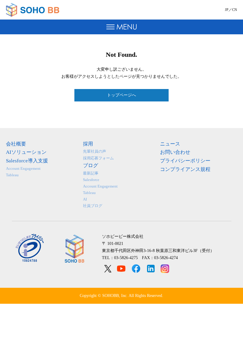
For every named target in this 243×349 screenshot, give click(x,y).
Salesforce (91, 179)
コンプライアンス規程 (185, 169)
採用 (88, 144)
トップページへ (121, 95)
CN (234, 10)
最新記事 (90, 173)
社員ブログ (92, 205)
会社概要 (16, 144)
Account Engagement (23, 168)
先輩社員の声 (94, 151)
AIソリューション (26, 152)
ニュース (170, 144)
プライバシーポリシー (185, 161)
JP (226, 10)
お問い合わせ (175, 152)
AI (85, 199)
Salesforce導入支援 (27, 161)
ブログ (90, 165)
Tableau (12, 175)
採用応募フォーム (98, 158)
